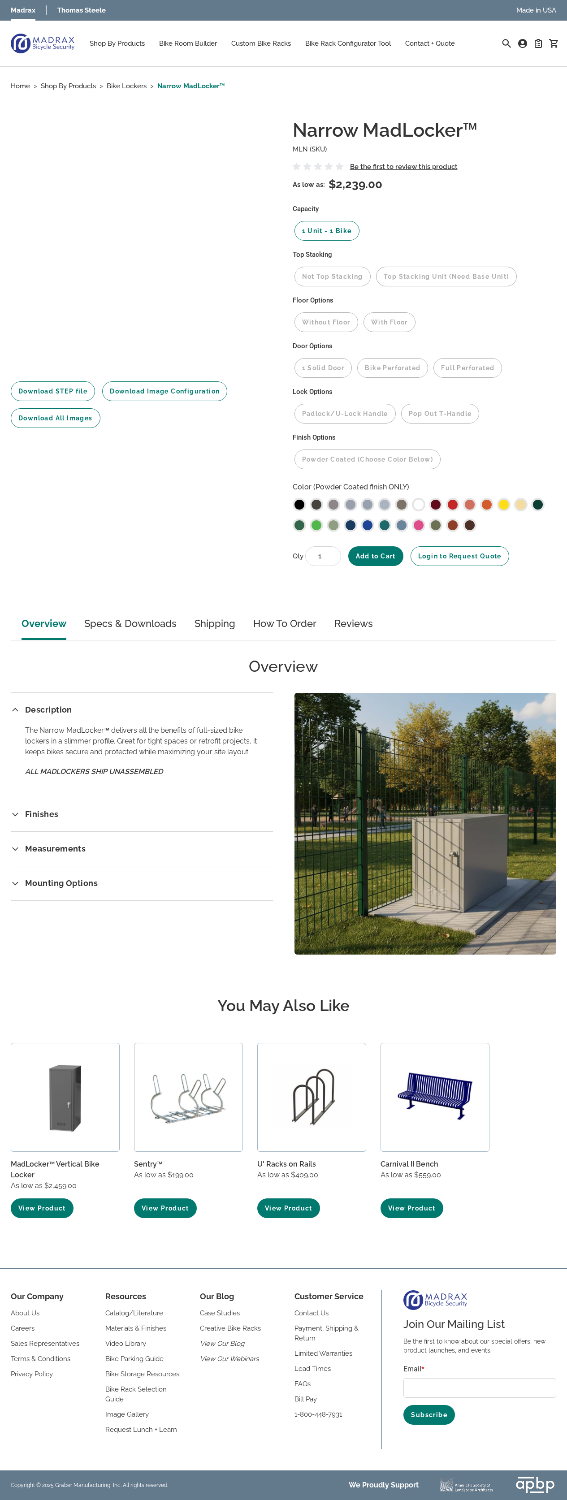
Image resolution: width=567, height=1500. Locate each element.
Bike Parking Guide (134, 1359)
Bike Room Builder (188, 43)
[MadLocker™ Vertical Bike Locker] (65, 1097)
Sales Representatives (45, 1344)
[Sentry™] (188, 1097)
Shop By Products (117, 43)
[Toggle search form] (506, 43)
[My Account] (522, 43)
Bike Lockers (127, 86)
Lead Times (312, 1369)
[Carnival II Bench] (435, 1097)
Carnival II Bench (409, 1164)
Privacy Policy (32, 1374)
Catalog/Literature (134, 1313)
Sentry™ (148, 1164)
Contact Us (311, 1313)
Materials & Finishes (135, 1328)
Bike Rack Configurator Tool (348, 43)
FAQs (302, 1384)
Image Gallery (127, 1414)
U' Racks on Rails (286, 1164)
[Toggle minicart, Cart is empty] (553, 43)
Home (20, 86)
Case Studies (220, 1313)
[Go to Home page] (42, 43)
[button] (319, 166)
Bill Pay (305, 1399)
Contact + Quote (430, 43)
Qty (299, 556)
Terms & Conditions (40, 1359)
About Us (25, 1313)
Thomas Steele (81, 10)
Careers (23, 1328)
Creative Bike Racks (230, 1328)
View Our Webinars (229, 1359)
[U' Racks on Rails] (311, 1097)
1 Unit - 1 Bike (327, 230)
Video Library (125, 1344)
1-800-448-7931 (318, 1414)
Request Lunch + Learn (141, 1430)
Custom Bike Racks (261, 43)
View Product (42, 1208)
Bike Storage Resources (142, 1374)
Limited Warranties (323, 1353)
